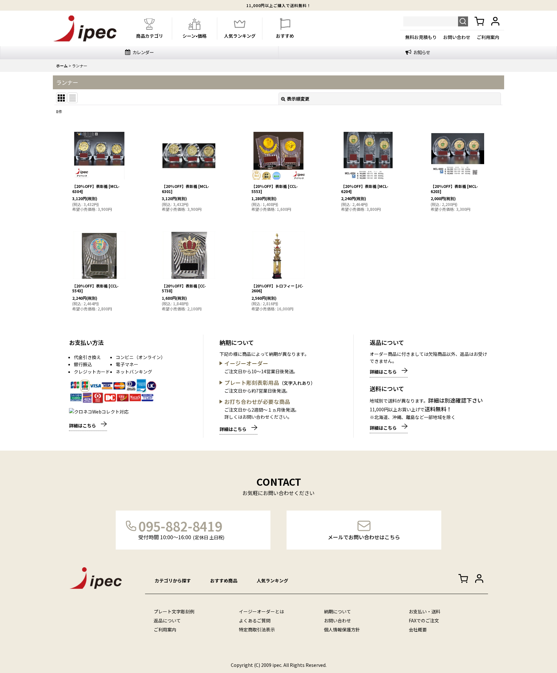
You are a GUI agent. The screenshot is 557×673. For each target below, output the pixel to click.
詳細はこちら (82, 425)
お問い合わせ (456, 37)
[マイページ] (496, 21)
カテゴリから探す (173, 580)
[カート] (479, 21)
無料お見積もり (421, 37)
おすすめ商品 (223, 580)
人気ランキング (272, 580)
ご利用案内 (488, 37)
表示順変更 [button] (298, 98)
